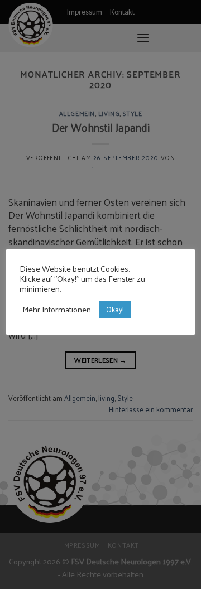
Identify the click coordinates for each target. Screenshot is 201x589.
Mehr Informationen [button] (56, 309)
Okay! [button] (115, 309)
